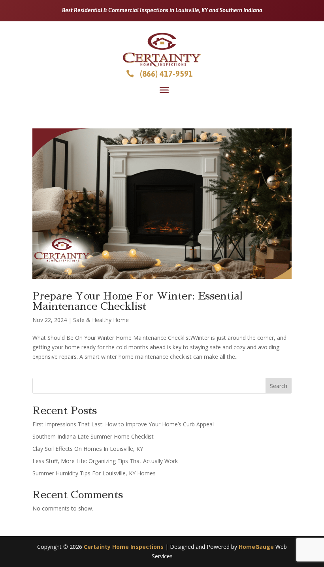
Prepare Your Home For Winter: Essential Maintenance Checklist (137, 301)
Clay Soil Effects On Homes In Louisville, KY (87, 448)
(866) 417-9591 (166, 73)
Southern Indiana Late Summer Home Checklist (93, 436)
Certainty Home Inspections (124, 546)
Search (278, 386)
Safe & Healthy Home (101, 320)
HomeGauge (256, 546)
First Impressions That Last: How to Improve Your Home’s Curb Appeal (123, 424)
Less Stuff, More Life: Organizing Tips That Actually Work (105, 461)
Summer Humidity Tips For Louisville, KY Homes (94, 473)
